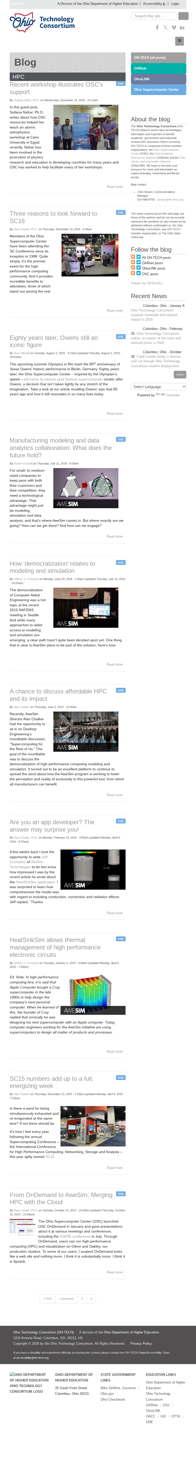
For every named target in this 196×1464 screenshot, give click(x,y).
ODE (149, 1422)
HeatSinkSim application (35, 882)
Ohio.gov (107, 1394)
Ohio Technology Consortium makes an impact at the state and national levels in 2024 (156, 338)
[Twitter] (165, 29)
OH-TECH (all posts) (150, 58)
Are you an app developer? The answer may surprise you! (52, 826)
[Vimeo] (174, 29)
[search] (154, 16)
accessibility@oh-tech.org (32, 1357)
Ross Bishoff (22, 353)
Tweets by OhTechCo (147, 283)
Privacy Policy (141, 1343)
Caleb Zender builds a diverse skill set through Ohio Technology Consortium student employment (155, 361)
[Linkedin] (182, 29)
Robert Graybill (23, 463)
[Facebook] (157, 29)
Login (175, 4)
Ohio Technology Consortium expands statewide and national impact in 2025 (154, 314)
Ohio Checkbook (113, 1399)
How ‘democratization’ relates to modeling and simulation (52, 567)
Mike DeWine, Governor (118, 1388)
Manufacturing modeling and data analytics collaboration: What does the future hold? (61, 448)
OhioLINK (142, 79)
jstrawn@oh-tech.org (170, 199)
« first (47, 1298)
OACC (150, 1416)
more (180, 374)
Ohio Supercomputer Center (156, 89)
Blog (25, 62)
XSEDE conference (75, 1236)
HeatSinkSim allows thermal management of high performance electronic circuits (55, 947)
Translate (173, 395)
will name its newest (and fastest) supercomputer (64, 379)
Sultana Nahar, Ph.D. (27, 100)
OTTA (176, 1416)
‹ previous (66, 1298)
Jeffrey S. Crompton (26, 578)
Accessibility (152, 4)
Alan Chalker (22, 706)
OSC (121, 83)
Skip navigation (12, 3)
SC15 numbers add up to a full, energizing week (51, 1082)
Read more (115, 187)
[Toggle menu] (179, 41)
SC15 (49, 1157)
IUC (163, 1416)
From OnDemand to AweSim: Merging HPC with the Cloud (61, 1198)
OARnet (140, 68)
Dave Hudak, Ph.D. (26, 229)
